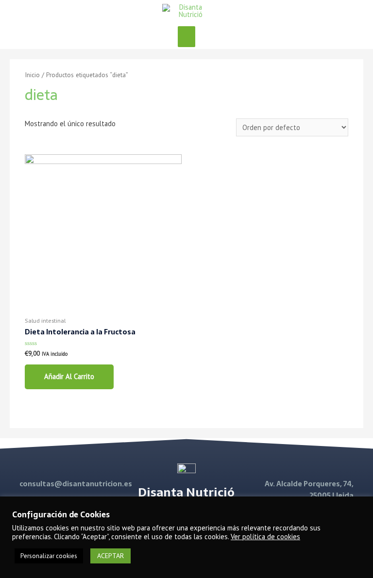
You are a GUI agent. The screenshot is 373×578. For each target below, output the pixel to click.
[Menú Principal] (186, 36)
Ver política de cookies (265, 536)
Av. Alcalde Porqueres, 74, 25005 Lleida (309, 490)
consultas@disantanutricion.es (75, 484)
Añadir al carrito (69, 376)
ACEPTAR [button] (110, 555)
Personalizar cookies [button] (48, 556)
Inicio (32, 74)
